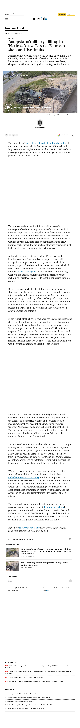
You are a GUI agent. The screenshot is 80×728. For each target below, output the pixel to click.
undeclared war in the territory (23, 477)
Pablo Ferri (40, 128)
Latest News (18, 33)
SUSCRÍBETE (62, 14)
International (14, 28)
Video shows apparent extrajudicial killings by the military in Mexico (44, 564)
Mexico (7, 33)
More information (13, 590)
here (47, 590)
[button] (40, 92)
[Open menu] (6, 19)
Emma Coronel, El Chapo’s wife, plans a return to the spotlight (25, 708)
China (12, 33)
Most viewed (9, 689)
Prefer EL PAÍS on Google (67, 135)
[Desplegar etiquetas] (70, 580)
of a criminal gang (27, 271)
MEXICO (10, 38)
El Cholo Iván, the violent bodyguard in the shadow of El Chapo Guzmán (28, 697)
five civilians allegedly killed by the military (46, 143)
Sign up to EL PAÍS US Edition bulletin (22, 539)
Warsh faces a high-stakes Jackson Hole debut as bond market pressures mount (36, 681)
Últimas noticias (11, 662)
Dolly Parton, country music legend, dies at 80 (20, 701)
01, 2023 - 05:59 (44, 130)
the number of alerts (53, 507)
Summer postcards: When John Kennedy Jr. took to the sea (24, 694)
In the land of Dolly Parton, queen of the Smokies (26, 677)
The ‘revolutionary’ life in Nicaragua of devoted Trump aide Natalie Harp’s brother (31, 705)
